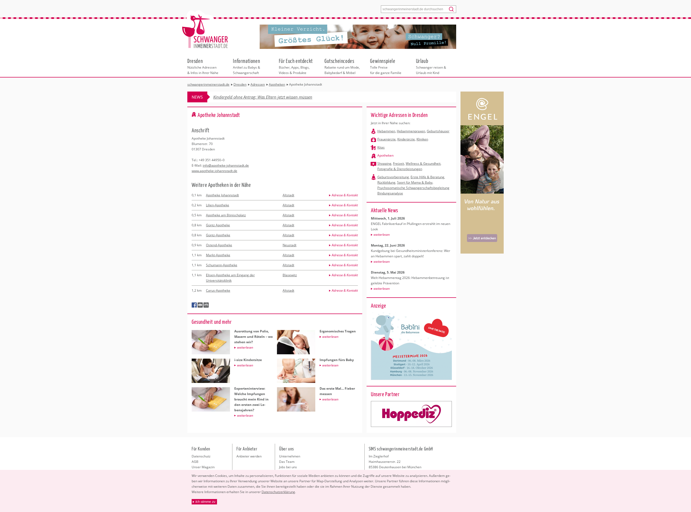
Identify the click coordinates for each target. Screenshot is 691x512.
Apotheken (385, 155)
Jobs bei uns (288, 467)
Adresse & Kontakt (345, 195)
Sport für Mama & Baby (414, 182)
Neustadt (289, 245)
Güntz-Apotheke (218, 235)
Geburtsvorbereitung (393, 177)
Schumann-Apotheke (221, 265)
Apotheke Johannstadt (222, 195)
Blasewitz (290, 275)
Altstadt (288, 195)
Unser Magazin (203, 467)
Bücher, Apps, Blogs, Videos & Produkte (296, 66)
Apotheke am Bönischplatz (226, 215)
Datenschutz (201, 456)
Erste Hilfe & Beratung (427, 177)
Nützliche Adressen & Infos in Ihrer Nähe (202, 66)
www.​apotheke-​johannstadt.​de (214, 171)
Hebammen (386, 131)
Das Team (286, 461)
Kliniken (422, 139)
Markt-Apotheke (218, 255)
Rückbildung (386, 182)
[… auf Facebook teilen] (194, 305)
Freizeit (398, 163)
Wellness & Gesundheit (423, 163)
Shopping (384, 163)
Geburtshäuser (438, 131)
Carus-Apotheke (218, 290)
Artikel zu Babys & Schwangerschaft (246, 66)
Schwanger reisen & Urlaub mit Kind (431, 66)
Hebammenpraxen (411, 131)
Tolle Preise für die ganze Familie (385, 66)
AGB (195, 461)
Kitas (381, 147)
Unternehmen (289, 456)
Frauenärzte (386, 139)
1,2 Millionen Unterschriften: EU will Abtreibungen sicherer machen (273, 97)
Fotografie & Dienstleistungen (399, 169)
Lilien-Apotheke (217, 205)
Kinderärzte (406, 139)
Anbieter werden (249, 456)
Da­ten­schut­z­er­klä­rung (278, 492)
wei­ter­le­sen (382, 234)
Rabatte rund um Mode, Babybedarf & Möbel (342, 66)
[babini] (411, 414)
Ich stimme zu (205, 502)
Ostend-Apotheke (219, 245)
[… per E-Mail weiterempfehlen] (200, 305)
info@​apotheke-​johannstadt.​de (226, 165)
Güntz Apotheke (218, 225)
